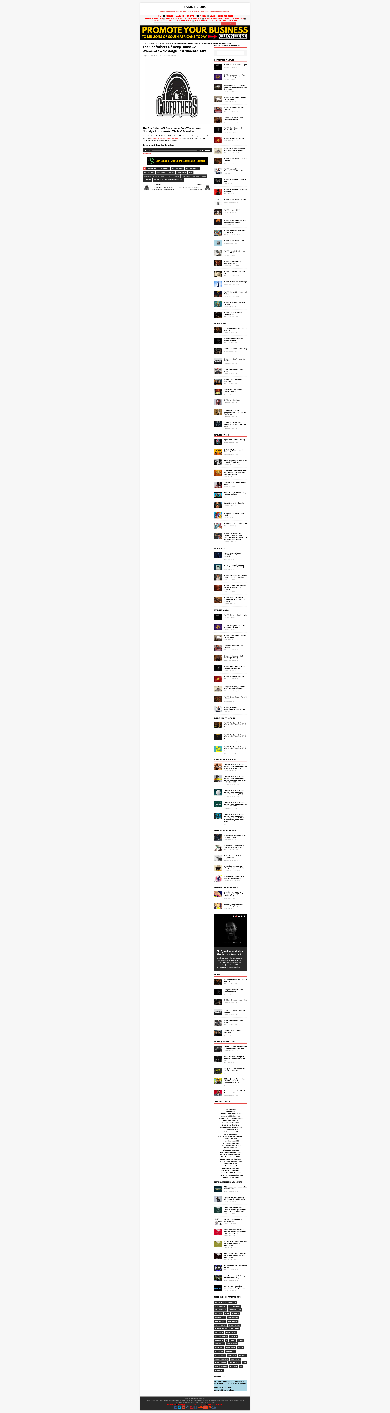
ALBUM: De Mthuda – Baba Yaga (235, 282)
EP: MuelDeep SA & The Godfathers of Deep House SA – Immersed (235, 424)
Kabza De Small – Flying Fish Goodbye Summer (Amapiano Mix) (234, 1058)
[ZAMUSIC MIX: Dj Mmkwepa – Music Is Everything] (218, 908)
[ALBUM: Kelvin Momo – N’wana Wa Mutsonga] (218, 101)
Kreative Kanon (211, 1402)
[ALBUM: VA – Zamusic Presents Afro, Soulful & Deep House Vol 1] (218, 751)
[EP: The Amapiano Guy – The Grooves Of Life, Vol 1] (218, 79)
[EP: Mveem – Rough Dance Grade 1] (218, 373)
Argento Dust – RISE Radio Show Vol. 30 (235, 1266)
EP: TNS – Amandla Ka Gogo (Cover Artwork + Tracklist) (234, 566)
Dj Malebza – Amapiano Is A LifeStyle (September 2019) (234, 867)
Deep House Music (192, 168)
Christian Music (234, 1325)
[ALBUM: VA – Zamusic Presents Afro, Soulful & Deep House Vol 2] (218, 739)
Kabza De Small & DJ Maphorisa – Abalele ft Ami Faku (235, 461)
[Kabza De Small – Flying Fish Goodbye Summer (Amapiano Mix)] (218, 1061)
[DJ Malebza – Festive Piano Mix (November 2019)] (218, 839)
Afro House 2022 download (230, 1170)
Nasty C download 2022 (230, 1125)
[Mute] (203, 150)
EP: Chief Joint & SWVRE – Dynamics (233, 380)
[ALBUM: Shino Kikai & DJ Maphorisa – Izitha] (218, 265)
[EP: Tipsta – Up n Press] (218, 404)
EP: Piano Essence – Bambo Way (235, 349)
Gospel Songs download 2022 (230, 1159)
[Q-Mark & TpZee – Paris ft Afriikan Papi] (218, 454)
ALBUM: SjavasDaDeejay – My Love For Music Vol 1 (234, 252)
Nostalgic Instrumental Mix (154, 176)
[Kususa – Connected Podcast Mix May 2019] (218, 1223)
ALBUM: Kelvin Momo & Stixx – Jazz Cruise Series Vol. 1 (235, 221)
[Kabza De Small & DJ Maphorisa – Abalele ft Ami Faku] (218, 464)
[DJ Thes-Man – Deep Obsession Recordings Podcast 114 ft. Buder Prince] (218, 1246)
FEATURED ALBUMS (221, 610)
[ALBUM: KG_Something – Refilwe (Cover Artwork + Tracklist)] (218, 579)
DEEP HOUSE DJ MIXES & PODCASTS (228, 1182)
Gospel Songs (232, 1344)
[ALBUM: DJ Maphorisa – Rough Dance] (218, 183)
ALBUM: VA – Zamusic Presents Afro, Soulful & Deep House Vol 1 (235, 749)
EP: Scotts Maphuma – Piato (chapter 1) (234, 108)
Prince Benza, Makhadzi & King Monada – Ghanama (235, 494)
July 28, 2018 (149, 56)
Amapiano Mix (232, 1321)
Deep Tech (233, 1336)
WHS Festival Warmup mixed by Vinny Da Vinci (235, 1188)
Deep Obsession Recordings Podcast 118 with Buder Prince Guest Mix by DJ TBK (235, 1231)
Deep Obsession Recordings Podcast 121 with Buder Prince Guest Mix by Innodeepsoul (235, 1209)
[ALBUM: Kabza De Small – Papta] (218, 69)
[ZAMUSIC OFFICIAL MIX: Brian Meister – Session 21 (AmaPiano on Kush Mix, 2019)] (218, 806)
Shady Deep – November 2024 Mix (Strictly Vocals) (234, 1069)
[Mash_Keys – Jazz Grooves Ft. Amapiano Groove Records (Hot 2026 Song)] (218, 89)
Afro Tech (218, 1314)
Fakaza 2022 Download (231, 1150)
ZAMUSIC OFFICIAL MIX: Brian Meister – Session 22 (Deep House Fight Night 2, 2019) (234, 792)
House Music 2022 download (230, 1173)
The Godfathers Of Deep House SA (194, 176)
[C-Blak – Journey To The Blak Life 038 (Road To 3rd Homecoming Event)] (218, 1083)
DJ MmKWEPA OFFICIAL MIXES (226, 887)
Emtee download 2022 (231, 1141)
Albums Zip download (231, 1177)
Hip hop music (230, 1351)
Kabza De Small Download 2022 (230, 1114)
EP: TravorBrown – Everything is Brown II (235, 329)
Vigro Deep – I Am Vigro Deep (234, 440)
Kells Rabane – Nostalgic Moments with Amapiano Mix (234, 1287)
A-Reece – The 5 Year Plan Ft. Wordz (234, 514)
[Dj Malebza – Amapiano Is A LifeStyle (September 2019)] (218, 870)
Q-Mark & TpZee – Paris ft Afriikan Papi (233, 451)
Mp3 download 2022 (231, 1132)
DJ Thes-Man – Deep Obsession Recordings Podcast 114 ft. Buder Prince (235, 1243)
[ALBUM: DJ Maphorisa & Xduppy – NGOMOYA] (218, 193)
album (227, 1314)
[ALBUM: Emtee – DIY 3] (218, 214)
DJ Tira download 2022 (231, 1143)
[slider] (208, 150)
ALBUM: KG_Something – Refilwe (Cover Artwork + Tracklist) (235, 576)
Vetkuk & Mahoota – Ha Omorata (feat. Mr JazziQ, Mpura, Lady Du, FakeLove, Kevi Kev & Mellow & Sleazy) (235, 536)
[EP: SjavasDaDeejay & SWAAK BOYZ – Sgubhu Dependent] (218, 152)
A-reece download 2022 (230, 1123)
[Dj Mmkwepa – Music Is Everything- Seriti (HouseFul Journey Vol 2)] (218, 896)
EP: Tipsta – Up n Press (232, 400)
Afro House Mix (220, 1310)
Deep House (165, 168)
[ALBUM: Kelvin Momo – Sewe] (218, 245)
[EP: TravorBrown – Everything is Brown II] (218, 332)
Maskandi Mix (235, 1359)
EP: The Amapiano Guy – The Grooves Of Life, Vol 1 (234, 76)
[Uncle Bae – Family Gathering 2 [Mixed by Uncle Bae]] (218, 1280)
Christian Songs (221, 1329)
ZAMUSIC (158, 56)
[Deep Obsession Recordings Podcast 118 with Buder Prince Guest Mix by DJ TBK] (218, 1234)
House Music (181, 172)
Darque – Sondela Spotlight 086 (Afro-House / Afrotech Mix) (235, 1047)
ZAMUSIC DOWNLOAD (150, 43)
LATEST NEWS (219, 548)
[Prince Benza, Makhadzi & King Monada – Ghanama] (218, 497)
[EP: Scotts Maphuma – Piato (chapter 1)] (218, 111)
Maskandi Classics (221, 1359)
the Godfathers (173, 176)
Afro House (232, 1302)
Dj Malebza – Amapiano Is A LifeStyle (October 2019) (234, 846)
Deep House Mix (177, 168)
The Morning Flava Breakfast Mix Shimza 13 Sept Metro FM (234, 1198)
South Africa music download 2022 (230, 1136)
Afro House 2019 (220, 1306)
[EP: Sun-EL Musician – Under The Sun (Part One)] (218, 122)
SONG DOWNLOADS (166, 43)
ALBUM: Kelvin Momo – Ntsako (235, 200)
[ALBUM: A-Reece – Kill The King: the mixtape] (218, 234)
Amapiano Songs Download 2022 (231, 1118)
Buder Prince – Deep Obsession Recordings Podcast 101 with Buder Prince (235, 1255)
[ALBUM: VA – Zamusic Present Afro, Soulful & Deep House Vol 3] (218, 727)
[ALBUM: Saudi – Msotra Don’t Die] (218, 275)
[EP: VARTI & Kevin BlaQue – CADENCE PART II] (218, 394)
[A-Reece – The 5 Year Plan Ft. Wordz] (218, 517)
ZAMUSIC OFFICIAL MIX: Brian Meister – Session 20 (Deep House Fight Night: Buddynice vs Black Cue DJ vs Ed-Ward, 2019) (234, 818)
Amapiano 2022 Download (230, 1116)
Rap (216, 1366)
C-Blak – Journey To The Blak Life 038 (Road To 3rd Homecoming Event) (234, 1081)
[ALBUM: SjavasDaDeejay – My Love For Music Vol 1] (218, 255)
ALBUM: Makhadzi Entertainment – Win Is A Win (234, 170)
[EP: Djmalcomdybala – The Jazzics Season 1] (218, 342)
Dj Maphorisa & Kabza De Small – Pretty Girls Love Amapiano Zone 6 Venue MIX (235, 472)
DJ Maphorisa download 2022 (230, 1152)
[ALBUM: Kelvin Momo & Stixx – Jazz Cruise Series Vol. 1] (218, 224)
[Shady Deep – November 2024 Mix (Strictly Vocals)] (218, 1073)
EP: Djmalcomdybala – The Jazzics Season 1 (233, 339)
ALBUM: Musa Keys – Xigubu (234, 138)
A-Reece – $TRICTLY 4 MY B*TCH (235, 523)
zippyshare (219, 1370)
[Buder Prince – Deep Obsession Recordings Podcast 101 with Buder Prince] (218, 1258)
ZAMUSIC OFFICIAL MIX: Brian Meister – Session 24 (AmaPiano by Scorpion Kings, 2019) (235, 766)
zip (241, 1366)
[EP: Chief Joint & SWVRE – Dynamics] (218, 383)
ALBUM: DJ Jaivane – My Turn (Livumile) (234, 303)
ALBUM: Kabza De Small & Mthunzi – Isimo (233, 313)
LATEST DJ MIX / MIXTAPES (224, 1041)
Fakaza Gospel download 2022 (231, 1161)
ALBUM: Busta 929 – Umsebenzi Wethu (235, 293)
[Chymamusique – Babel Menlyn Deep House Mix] (218, 1095)
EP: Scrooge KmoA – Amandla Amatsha (234, 360)
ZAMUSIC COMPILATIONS (224, 718)
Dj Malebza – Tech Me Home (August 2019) (234, 857)
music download (231, 1139)
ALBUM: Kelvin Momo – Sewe (234, 241)
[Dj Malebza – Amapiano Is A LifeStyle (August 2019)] (218, 880)
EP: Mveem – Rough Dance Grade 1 (233, 370)
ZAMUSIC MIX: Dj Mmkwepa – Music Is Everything (234, 905)
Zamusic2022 (230, 1111)
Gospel (240, 1340)
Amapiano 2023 (233, 1317)
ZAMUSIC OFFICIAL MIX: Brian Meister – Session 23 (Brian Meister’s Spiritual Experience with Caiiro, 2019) (235, 779)
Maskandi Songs (234, 1363)
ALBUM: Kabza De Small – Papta (235, 65)
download (161, 172)
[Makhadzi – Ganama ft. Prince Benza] (218, 486)
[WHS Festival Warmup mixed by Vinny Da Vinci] (218, 1191)
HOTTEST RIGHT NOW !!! (224, 60)
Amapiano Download (230, 1120)
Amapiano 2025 (220, 1321)
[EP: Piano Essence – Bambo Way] (218, 353)
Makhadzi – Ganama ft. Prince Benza (235, 483)
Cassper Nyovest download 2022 (231, 1127)
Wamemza (147, 180)
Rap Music (223, 1366)
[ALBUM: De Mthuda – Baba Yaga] (218, 286)
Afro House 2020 (234, 1306)
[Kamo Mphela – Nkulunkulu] (218, 507)
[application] (177, 150)
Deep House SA (149, 172)
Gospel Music (219, 1344)
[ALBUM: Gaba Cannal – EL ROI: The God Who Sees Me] (218, 132)
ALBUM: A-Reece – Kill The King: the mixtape (235, 231)
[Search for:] (231, 53)
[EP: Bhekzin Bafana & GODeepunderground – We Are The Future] (218, 414)
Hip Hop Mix (219, 1351)
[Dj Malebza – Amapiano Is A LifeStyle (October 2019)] (218, 850)
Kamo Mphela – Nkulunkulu (234, 503)
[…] (231, 967)
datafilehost (152, 168)
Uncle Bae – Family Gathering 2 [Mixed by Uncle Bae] (235, 1277)
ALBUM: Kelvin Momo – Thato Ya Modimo (235, 159)
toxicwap (233, 1366)
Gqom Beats (219, 1348)
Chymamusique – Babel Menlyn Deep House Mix (235, 1092)
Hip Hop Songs (220, 1355)
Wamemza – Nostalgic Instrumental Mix (168, 180)
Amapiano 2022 (220, 1317)
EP (226, 1340)
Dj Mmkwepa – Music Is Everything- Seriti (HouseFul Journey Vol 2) (234, 894)
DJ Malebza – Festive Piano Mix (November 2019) (235, 836)
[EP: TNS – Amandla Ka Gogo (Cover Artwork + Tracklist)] (218, 569)
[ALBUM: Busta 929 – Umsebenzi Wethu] (218, 296)
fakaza (171, 172)
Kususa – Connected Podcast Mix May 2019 (234, 1220)
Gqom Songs (230, 1348)
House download (231, 1166)
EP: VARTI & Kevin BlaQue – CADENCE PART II (233, 391)
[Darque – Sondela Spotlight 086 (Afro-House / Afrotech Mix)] (218, 1050)
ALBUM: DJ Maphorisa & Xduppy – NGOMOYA (235, 190)
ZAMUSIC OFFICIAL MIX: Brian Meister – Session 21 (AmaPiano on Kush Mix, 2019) (235, 804)
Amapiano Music (220, 1325)
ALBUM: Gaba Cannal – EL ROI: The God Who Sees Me (234, 129)
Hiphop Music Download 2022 (230, 1154)
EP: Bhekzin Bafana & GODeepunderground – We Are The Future (235, 412)
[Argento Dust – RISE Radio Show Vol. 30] (218, 1270)
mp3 (190, 172)
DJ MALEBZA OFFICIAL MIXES (225, 830)
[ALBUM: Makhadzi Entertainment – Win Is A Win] (218, 173)
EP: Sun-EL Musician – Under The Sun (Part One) (234, 118)
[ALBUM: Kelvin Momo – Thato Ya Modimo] (218, 163)
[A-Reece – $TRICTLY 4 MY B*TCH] (218, 527)
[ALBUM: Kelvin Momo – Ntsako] (218, 204)
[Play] (145, 150)
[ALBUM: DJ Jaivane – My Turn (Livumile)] (218, 306)
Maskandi (242, 1355)
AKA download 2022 (231, 1130)
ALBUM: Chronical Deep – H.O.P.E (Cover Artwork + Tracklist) (233, 555)
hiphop (240, 1348)
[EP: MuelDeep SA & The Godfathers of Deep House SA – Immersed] (218, 426)
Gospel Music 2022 (230, 1164)
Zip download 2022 (230, 1134)
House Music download (230, 1168)
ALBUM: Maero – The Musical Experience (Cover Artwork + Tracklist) (234, 599)
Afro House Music (235, 1310)
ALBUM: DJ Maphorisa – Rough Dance (235, 180)
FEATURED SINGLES (221, 435)
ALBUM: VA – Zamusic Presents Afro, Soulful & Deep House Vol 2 (235, 737)
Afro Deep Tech (220, 1302)
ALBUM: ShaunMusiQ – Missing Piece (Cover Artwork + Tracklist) (235, 587)
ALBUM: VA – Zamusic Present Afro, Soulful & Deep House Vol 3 (235, 725)
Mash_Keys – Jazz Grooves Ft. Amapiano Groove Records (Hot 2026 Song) (235, 87)
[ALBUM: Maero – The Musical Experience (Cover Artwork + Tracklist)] (218, 602)
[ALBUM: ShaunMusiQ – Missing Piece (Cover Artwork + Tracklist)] (218, 589)
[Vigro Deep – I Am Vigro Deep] (218, 444)
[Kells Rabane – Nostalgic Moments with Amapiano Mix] (218, 1290)
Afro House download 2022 (230, 1157)
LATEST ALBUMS (220, 323)
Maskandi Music (220, 1363)
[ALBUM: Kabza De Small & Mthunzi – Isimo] (218, 316)
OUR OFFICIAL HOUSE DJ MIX (225, 759)
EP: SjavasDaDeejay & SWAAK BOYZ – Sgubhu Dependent (234, 149)
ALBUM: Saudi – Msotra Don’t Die (234, 272)
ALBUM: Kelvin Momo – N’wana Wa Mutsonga (235, 98)
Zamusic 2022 (231, 1109)
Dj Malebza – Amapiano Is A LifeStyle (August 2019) (234, 877)
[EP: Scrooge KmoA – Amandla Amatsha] (218, 363)
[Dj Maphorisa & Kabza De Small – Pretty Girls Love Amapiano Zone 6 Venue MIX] (218, 474)
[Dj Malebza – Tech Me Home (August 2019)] (218, 860)
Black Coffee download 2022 (231, 1145)
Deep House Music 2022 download (230, 1175)
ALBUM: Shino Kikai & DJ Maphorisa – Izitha (232, 262)
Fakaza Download (230, 1148)
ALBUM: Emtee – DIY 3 (232, 210)
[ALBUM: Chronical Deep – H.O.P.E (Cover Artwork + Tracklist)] (218, 557)
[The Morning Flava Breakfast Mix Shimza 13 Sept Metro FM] (218, 1201)
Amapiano (235, 1314)
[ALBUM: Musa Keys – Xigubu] (218, 142)
